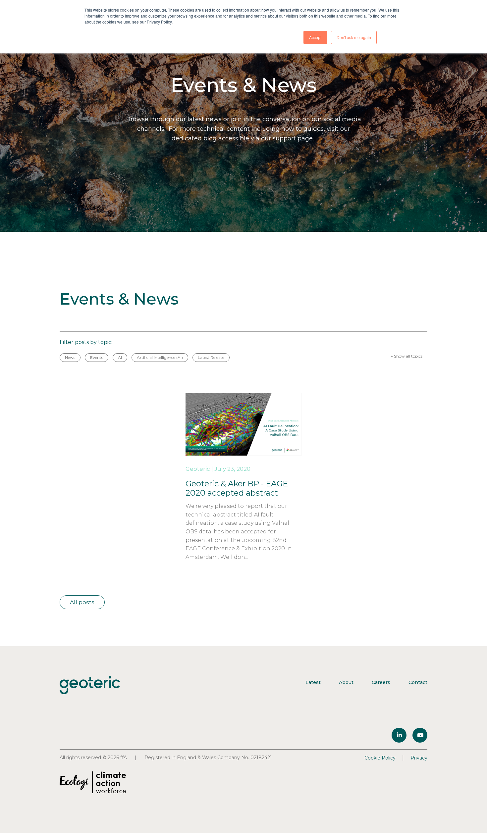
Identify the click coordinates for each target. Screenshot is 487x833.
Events (96, 357)
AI (120, 357)
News (70, 357)
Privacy (418, 758)
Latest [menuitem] (313, 682)
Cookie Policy (380, 758)
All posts (82, 602)
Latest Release (211, 357)
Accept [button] (315, 37)
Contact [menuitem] (417, 682)
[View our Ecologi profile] (93, 782)
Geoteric (198, 469)
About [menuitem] (346, 682)
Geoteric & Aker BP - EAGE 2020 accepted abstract (237, 488)
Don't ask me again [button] (354, 37)
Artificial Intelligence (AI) (160, 357)
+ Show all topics (406, 356)
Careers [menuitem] (381, 682)
